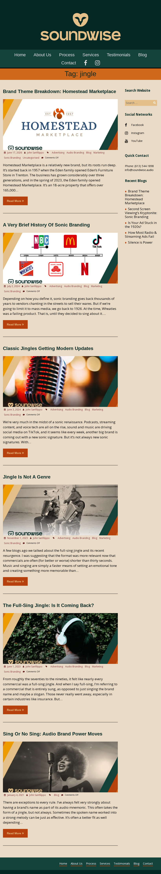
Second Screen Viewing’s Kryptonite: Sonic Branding (141, 213)
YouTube (137, 141)
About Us (42, 54)
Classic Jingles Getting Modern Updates (48, 348)
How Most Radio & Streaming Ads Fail (141, 234)
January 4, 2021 (15, 795)
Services (90, 54)
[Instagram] (97, 62)
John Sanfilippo (35, 152)
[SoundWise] (80, 6)
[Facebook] (85, 62)
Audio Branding (75, 152)
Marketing (98, 152)
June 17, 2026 (14, 152)
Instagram (137, 133)
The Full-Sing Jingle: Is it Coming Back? (48, 605)
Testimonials (118, 54)
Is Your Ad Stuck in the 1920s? (141, 224)
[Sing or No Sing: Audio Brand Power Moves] (60, 743)
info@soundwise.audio (139, 170)
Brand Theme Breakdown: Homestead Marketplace (59, 91)
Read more (14, 200)
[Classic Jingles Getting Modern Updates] (60, 358)
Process (67, 54)
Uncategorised (31, 157)
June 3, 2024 (14, 409)
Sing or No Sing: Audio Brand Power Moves (52, 733)
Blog (142, 54)
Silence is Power (140, 242)
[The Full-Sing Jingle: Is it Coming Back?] (60, 615)
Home (20, 54)
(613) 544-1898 (144, 166)
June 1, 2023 (14, 666)
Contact (68, 62)
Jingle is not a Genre (26, 476)
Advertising (58, 152)
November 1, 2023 (17, 538)
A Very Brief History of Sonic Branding (46, 224)
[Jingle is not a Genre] (60, 486)
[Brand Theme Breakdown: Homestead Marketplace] (60, 101)
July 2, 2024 (13, 286)
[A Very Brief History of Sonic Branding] (60, 235)
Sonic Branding (12, 157)
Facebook (137, 125)
